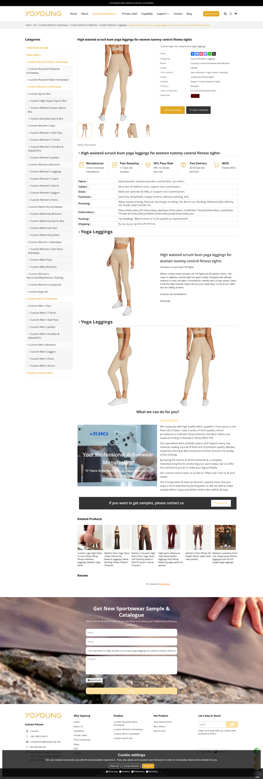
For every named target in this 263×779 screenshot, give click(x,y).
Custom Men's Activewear (127, 733)
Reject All (114, 766)
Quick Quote (211, 13)
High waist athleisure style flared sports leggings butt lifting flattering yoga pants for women (170, 559)
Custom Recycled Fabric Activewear (126, 723)
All (35, 25)
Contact (178, 13)
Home (73, 13)
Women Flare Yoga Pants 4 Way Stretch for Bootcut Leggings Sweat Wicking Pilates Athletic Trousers (117, 559)
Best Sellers (159, 726)
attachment (95, 680)
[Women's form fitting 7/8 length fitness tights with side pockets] (198, 537)
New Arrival (159, 730)
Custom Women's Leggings (113, 25)
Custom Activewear (103, 13)
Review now (164, 584)
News (76, 744)
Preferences (139, 771)
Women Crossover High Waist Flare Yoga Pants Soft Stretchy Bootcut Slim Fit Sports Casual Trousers (143, 559)
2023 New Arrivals (163, 721)
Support (161, 13)
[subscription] (232, 724)
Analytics (126, 771)
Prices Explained (82, 739)
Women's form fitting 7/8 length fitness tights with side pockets (198, 556)
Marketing (153, 771)
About (84, 13)
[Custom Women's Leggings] (195, 96)
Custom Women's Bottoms (83, 25)
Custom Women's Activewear (53, 25)
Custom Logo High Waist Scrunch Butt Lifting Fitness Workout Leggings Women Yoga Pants (89, 559)
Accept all (148, 766)
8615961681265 (38, 747)
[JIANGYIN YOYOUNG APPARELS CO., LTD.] (43, 14)
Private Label (129, 13)
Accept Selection (131, 766)
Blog (189, 13)
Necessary (113, 771)
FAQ (76, 748)
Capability (147, 13)
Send (132, 690)
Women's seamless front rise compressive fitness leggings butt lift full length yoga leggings (224, 558)
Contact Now (174, 110)
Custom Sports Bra (123, 738)
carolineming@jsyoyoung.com (45, 741)
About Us (78, 726)
